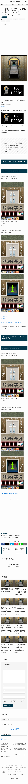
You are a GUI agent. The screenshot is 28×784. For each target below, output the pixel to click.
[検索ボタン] (26, 2)
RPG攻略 (12, 765)
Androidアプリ (21, 19)
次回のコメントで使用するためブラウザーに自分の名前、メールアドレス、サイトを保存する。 (14, 701)
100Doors (4, 17)
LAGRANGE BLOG (14, 2)
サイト (4, 695)
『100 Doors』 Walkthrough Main (9, 493)
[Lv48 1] (12, 273)
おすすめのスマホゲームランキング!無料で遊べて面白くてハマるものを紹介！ (14, 772)
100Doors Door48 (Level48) (11, 145)
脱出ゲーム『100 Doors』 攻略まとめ (13, 143)
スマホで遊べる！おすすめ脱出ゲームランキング (14, 774)
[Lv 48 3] (12, 311)
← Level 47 (4, 318)
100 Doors (3, 106)
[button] (3, 544)
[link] (14, 569)
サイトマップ (4, 739)
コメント (5, 668)
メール (4, 690)
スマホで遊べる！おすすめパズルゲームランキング (14, 775)
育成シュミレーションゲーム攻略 (14, 769)
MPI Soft (10, 537)
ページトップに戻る (14, 728)
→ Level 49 (4, 316)
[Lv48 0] (12, 219)
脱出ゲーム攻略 (7, 765)
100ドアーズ (15, 19)
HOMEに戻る (14, 729)
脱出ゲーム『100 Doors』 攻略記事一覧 (11, 322)
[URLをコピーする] (25, 544)
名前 (4, 685)
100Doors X (10, 19)
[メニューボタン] (2, 2)
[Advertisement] (14, 39)
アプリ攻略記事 (16, 767)
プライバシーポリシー (6, 738)
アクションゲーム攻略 (19, 765)
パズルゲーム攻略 (22, 767)
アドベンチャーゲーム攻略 (7, 767)
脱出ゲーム (16, 537)
